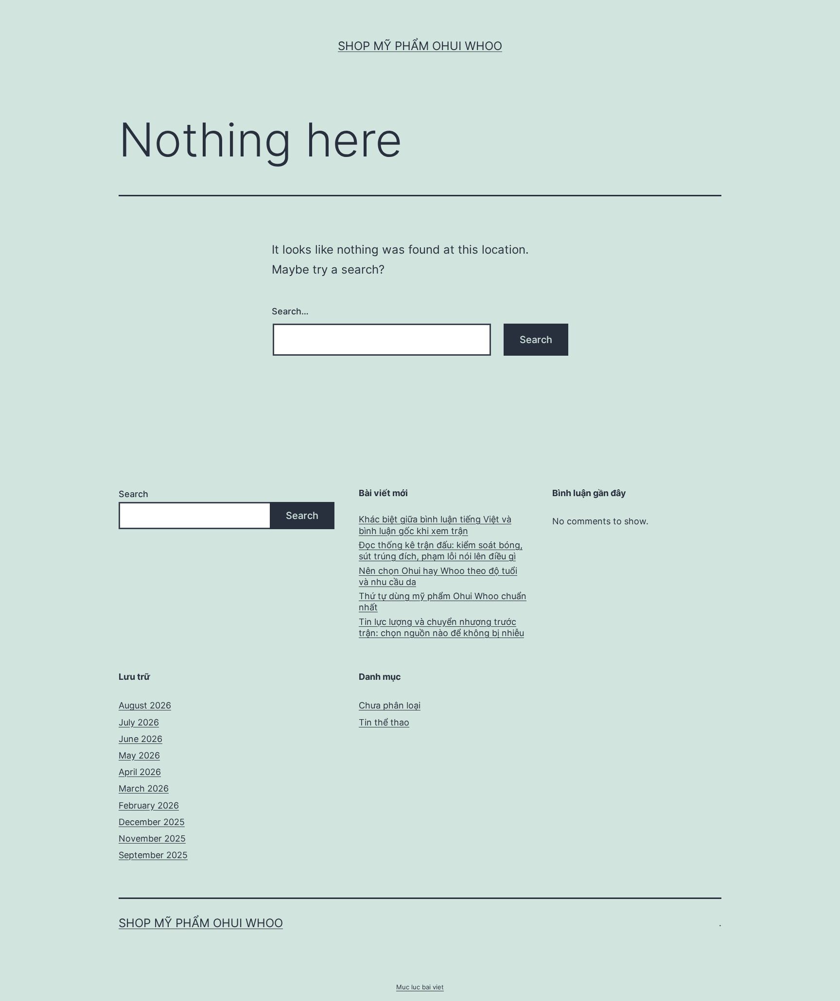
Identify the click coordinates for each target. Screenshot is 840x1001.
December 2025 (152, 822)
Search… (290, 311)
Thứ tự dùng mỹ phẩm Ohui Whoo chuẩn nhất (442, 601)
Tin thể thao (384, 722)
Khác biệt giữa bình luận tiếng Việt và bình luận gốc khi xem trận (435, 524)
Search (133, 494)
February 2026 (149, 805)
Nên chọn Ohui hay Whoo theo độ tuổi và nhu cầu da (438, 576)
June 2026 (140, 739)
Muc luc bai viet (420, 987)
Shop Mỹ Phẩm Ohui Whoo (420, 46)
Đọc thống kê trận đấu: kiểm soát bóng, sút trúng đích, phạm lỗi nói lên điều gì (441, 550)
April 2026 (140, 772)
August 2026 (145, 705)
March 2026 (144, 788)
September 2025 (153, 855)
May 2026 (139, 755)
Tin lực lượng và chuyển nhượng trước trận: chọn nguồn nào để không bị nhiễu (441, 627)
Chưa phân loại (389, 705)
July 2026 (139, 722)
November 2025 (152, 838)
